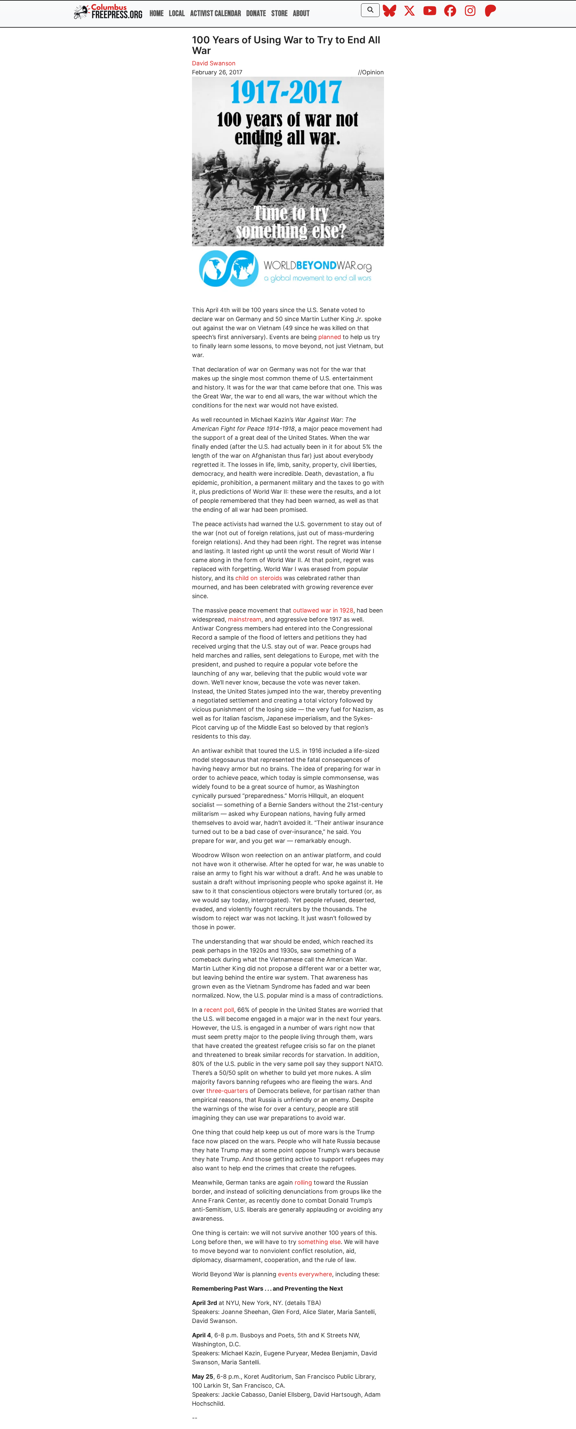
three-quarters (227, 1090)
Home (157, 13)
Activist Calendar (215, 13)
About (301, 13)
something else (319, 1241)
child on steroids (258, 577)
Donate (256, 13)
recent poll (219, 1009)
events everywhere (305, 1274)
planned (329, 336)
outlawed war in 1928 (323, 610)
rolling (303, 1182)
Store (279, 13)
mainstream (244, 619)
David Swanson (214, 63)
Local (177, 13)
